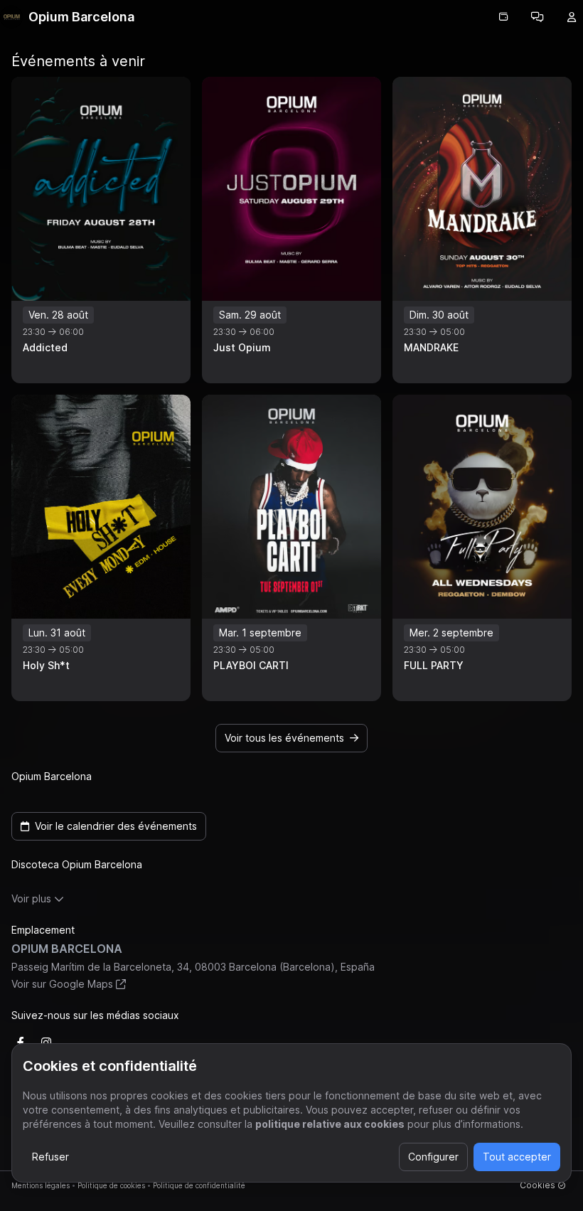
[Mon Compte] (571, 17)
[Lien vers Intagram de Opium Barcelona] (46, 1042)
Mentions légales (40, 1185)
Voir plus (31, 898)
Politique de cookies (111, 1185)
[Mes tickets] (503, 17)
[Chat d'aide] (537, 17)
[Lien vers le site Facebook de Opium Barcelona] (20, 1042)
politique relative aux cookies (330, 1124)
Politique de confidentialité (199, 1185)
